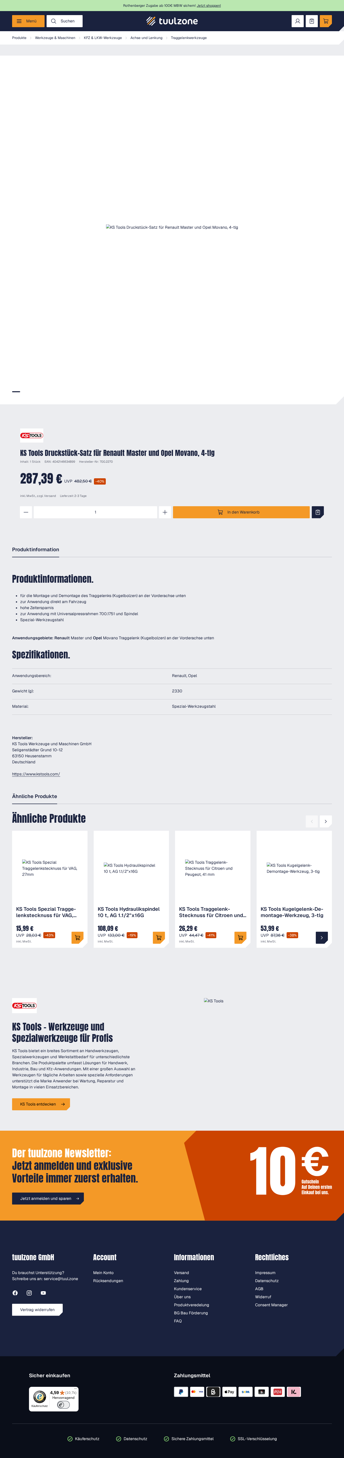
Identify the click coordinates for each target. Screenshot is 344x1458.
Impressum (265, 1272)
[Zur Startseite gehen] (171, 21)
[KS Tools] (31, 435)
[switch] (63, 1404)
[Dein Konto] (298, 21)
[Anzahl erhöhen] (165, 512)
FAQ (178, 1321)
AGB (259, 1288)
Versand (50, 496)
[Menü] (76, 1390)
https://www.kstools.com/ (36, 774)
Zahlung (181, 1280)
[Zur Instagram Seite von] (29, 1294)
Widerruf (263, 1296)
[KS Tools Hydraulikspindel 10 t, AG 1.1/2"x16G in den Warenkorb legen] (159, 938)
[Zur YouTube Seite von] (43, 1294)
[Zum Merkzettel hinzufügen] (318, 512)
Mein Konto (103, 1272)
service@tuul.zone (61, 1278)
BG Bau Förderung (191, 1313)
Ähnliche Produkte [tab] (34, 796)
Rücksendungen (108, 1280)
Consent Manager (271, 1305)
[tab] (16, 391)
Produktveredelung (191, 1305)
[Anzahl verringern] (26, 512)
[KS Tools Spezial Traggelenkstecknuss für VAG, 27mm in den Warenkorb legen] (78, 938)
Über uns (182, 1296)
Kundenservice (188, 1288)
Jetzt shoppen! (209, 6)
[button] (172, 227)
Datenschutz (267, 1280)
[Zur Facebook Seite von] (15, 1294)
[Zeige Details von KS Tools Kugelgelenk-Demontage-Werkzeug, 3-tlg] (322, 938)
